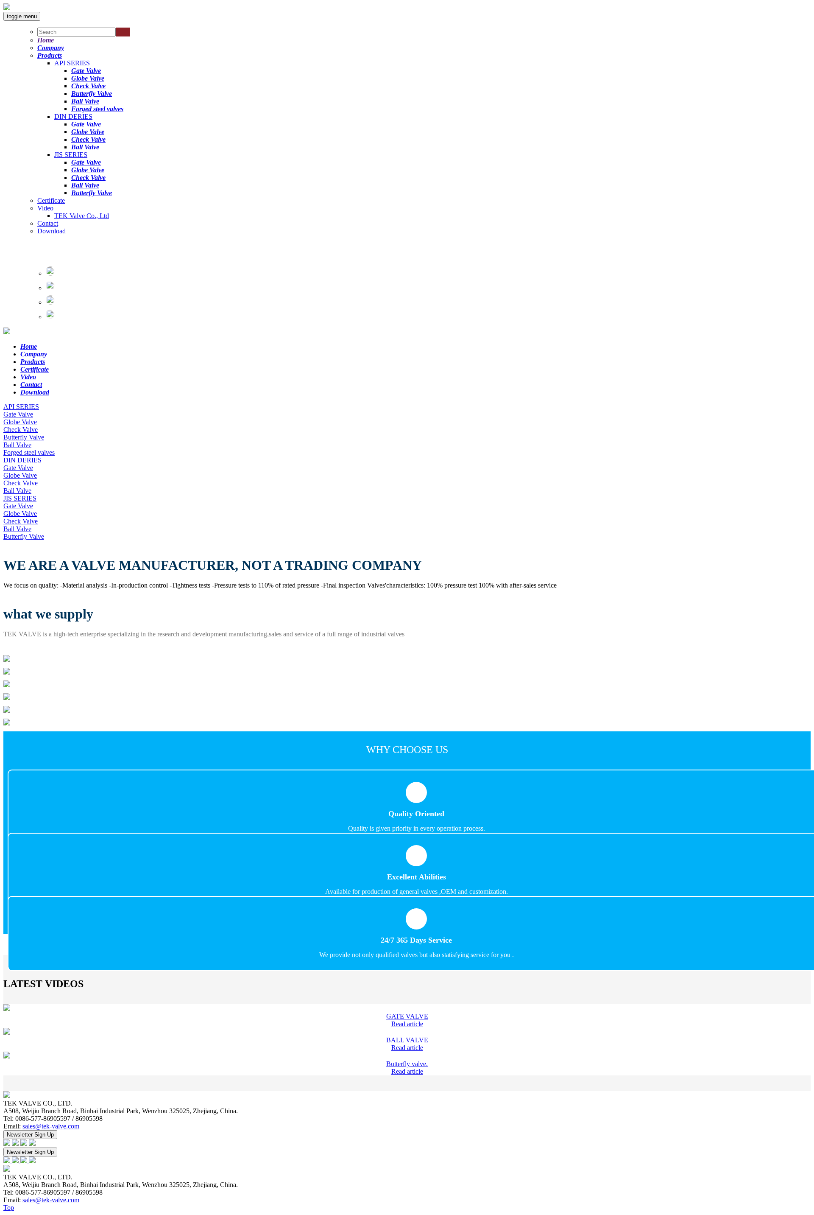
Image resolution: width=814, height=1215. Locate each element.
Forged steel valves (97, 108)
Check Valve (88, 86)
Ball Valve (85, 101)
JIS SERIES (70, 154)
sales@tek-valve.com (50, 1126)
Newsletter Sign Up (30, 1134)
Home (45, 40)
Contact (47, 223)
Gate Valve (86, 70)
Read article (407, 1023)
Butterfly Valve (91, 93)
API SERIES (72, 63)
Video (45, 208)
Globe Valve (87, 78)
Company (50, 47)
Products (49, 55)
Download (51, 231)
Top (8, 1207)
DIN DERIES (73, 116)
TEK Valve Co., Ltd (81, 215)
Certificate (51, 200)
